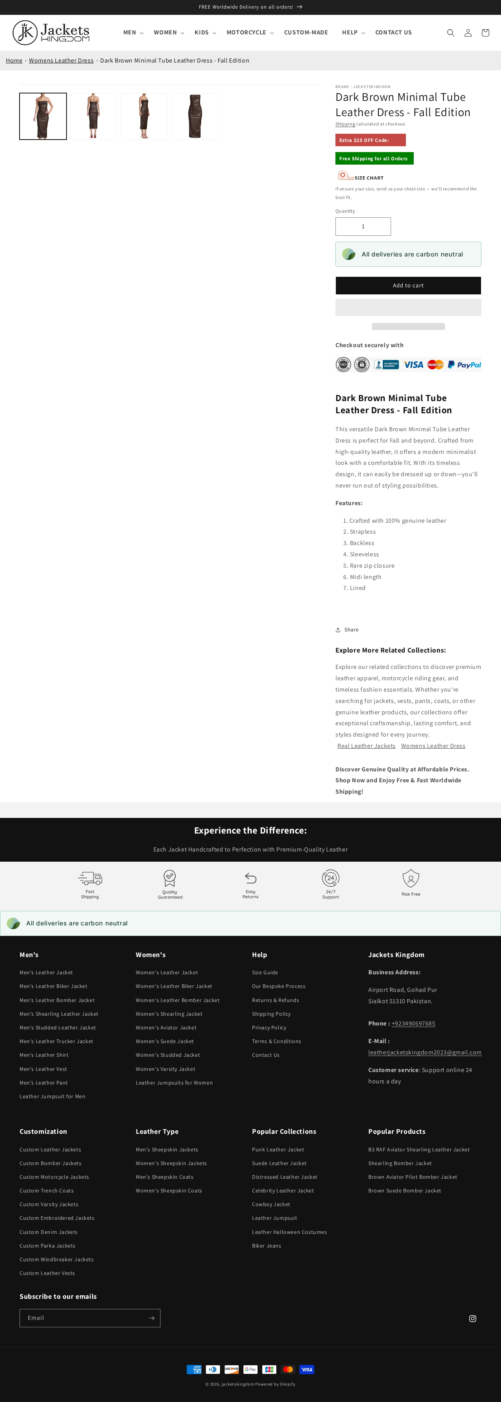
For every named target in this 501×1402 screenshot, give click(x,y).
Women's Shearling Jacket (169, 1013)
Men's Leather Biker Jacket (54, 986)
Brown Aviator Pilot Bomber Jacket (413, 1176)
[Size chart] (360, 178)
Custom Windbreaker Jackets (57, 1259)
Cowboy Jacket (271, 1204)
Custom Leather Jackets (50, 1149)
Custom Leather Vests (47, 1273)
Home (14, 60)
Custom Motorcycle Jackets (54, 1176)
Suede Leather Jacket (279, 1163)
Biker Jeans (266, 1245)
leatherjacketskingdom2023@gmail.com (425, 1052)
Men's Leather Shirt (44, 1054)
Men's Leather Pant (44, 1082)
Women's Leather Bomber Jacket (178, 1000)
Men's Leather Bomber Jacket (57, 1000)
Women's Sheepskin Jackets (171, 1163)
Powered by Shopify (275, 1384)
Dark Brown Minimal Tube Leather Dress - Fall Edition (174, 60)
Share (351, 629)
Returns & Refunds (275, 1000)
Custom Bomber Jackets (51, 1163)
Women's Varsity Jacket (165, 1068)
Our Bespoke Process (278, 986)
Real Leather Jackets (366, 746)
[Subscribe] (151, 1318)
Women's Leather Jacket (167, 972)
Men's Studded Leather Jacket (58, 1027)
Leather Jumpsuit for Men (52, 1096)
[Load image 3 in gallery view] (144, 116)
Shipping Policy (271, 1013)
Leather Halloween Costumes (289, 1231)
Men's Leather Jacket (46, 972)
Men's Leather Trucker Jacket (57, 1041)
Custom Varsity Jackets (49, 1204)
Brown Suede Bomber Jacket (405, 1190)
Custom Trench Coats (47, 1190)
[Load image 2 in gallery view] (93, 116)
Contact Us (266, 1054)
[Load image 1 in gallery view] (43, 116)
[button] (408, 308)
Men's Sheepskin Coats (165, 1176)
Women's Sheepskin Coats (169, 1190)
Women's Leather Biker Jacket (174, 986)
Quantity (345, 211)
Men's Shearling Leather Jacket (59, 1013)
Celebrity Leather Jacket (283, 1190)
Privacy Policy (269, 1027)
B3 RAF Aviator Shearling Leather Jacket (419, 1149)
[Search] (451, 32)
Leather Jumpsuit (274, 1217)
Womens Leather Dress (61, 60)
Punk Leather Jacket (278, 1149)
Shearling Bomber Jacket (400, 1163)
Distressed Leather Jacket (285, 1176)
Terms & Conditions (276, 1041)
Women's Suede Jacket (165, 1041)
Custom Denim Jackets (49, 1231)
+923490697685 (414, 1023)
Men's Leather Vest (43, 1068)
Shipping (345, 124)
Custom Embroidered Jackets (57, 1217)
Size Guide (265, 972)
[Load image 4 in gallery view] (195, 116)
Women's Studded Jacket (168, 1054)
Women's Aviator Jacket (166, 1027)
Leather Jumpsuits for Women (174, 1082)
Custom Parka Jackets (48, 1245)
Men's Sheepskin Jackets (167, 1149)
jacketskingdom (238, 1384)
